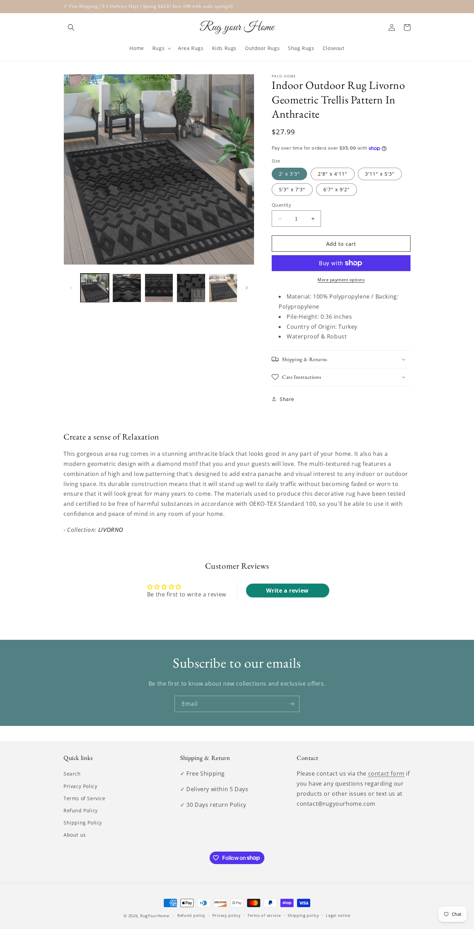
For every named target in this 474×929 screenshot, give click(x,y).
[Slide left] (71, 287)
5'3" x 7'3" (292, 189)
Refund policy (191, 915)
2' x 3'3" (289, 173)
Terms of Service (84, 798)
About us (75, 834)
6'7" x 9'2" (336, 189)
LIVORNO (110, 530)
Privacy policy (226, 915)
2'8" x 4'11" (332, 173)
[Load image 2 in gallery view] (126, 288)
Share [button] (287, 399)
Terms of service (264, 915)
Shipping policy (303, 915)
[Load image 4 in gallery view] (191, 288)
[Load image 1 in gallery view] (95, 288)
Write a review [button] (287, 590)
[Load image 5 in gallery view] (223, 288)
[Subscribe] (291, 704)
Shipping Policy (83, 822)
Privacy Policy (80, 786)
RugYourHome (154, 915)
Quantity (281, 205)
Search (72, 773)
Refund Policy (81, 810)
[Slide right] (246, 287)
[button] (71, 27)
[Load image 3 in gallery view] (159, 288)
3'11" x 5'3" (380, 173)
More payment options (341, 280)
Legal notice (338, 915)
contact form (386, 773)
